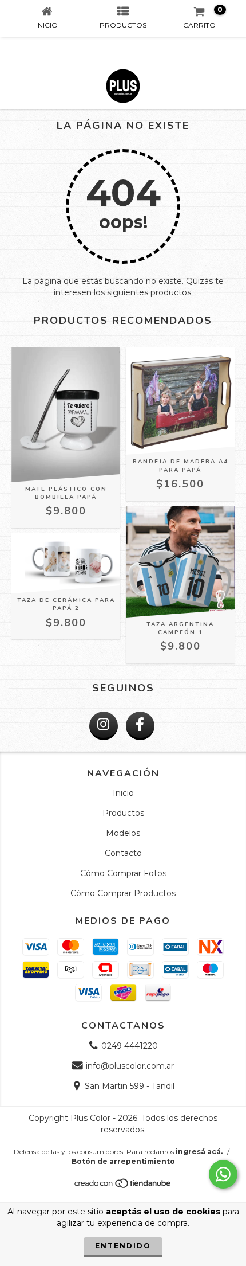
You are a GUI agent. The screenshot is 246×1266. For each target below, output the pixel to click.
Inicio (123, 793)
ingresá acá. (199, 1151)
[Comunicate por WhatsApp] (223, 1174)
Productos (123, 813)
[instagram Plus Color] (103, 726)
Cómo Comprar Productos (123, 893)
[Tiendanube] (123, 1186)
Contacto (123, 853)
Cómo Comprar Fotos (123, 873)
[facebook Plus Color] (140, 726)
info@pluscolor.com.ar (130, 1066)
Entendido (123, 1245)
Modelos (123, 833)
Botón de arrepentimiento (123, 1161)
